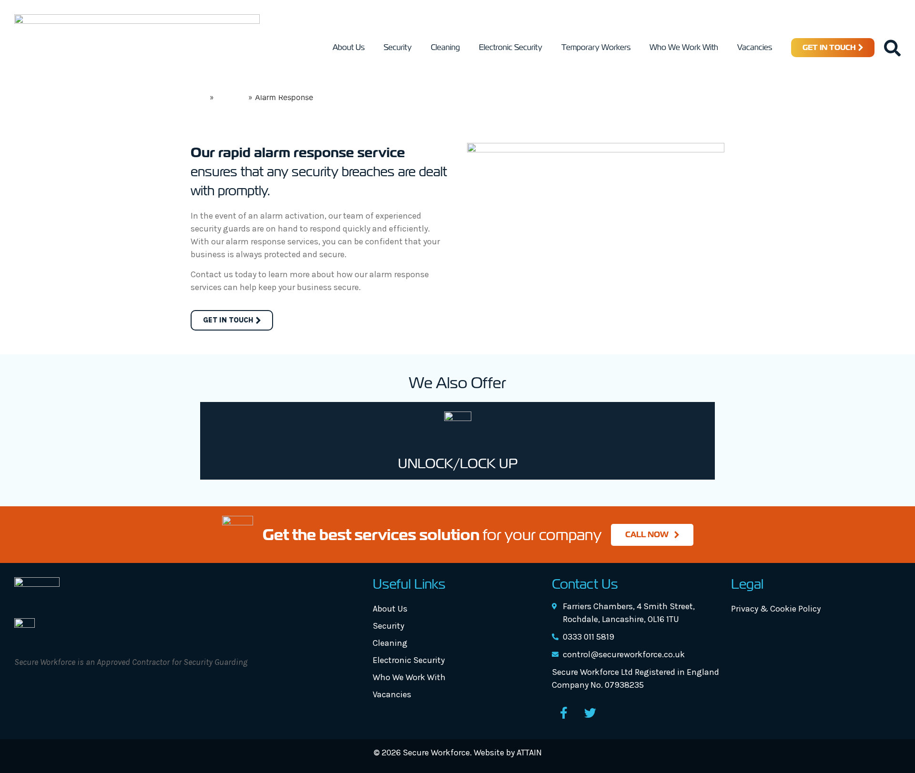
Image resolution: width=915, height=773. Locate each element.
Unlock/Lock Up (458, 463)
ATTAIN (529, 752)
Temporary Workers (595, 47)
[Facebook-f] (564, 713)
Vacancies (754, 47)
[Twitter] (590, 713)
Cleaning (445, 47)
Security (398, 47)
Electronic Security (510, 47)
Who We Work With (684, 47)
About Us (349, 47)
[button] (892, 48)
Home (196, 97)
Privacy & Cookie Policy (776, 608)
